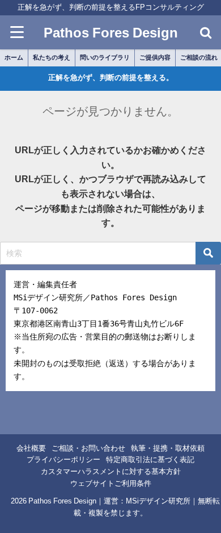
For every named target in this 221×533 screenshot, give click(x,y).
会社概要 (31, 448)
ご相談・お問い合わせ (88, 448)
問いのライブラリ (105, 57)
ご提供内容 (155, 57)
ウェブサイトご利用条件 (110, 483)
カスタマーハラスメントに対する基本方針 (111, 471)
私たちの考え (51, 57)
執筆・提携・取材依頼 (168, 448)
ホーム (14, 57)
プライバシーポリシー (63, 459)
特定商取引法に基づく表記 (150, 459)
